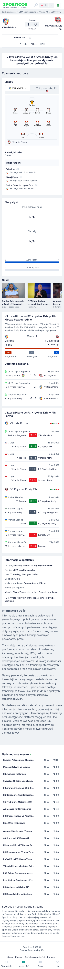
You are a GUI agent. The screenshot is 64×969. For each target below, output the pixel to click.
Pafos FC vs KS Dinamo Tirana (17, 859)
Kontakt (18, 957)
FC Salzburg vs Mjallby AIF (16, 887)
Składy (34, 44)
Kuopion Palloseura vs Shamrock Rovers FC (19, 760)
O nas (10, 957)
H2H (42, 44)
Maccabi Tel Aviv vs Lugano (16, 767)
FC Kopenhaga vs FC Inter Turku (18, 852)
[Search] (36, 5)
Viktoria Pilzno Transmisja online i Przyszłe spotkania (31, 592)
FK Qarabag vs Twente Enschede (19, 795)
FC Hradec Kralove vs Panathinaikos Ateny (19, 816)
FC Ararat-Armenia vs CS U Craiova (19, 788)
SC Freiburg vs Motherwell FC (17, 802)
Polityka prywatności (35, 957)
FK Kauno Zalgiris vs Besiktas (17, 894)
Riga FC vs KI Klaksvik (14, 823)
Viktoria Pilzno (9, 342)
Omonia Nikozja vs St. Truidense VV (19, 831)
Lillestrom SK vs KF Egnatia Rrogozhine (19, 845)
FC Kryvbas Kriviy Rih (52, 342)
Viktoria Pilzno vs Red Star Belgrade (19, 866)
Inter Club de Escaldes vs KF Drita (19, 880)
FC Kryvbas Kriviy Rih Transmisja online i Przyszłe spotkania (29, 599)
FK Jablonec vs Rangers (14, 774)
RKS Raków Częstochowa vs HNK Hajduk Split (19, 873)
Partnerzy (52, 957)
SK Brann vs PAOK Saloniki (16, 838)
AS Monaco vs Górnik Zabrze (17, 809)
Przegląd (24, 44)
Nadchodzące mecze (15, 754)
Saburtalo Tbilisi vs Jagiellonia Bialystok (19, 781)
